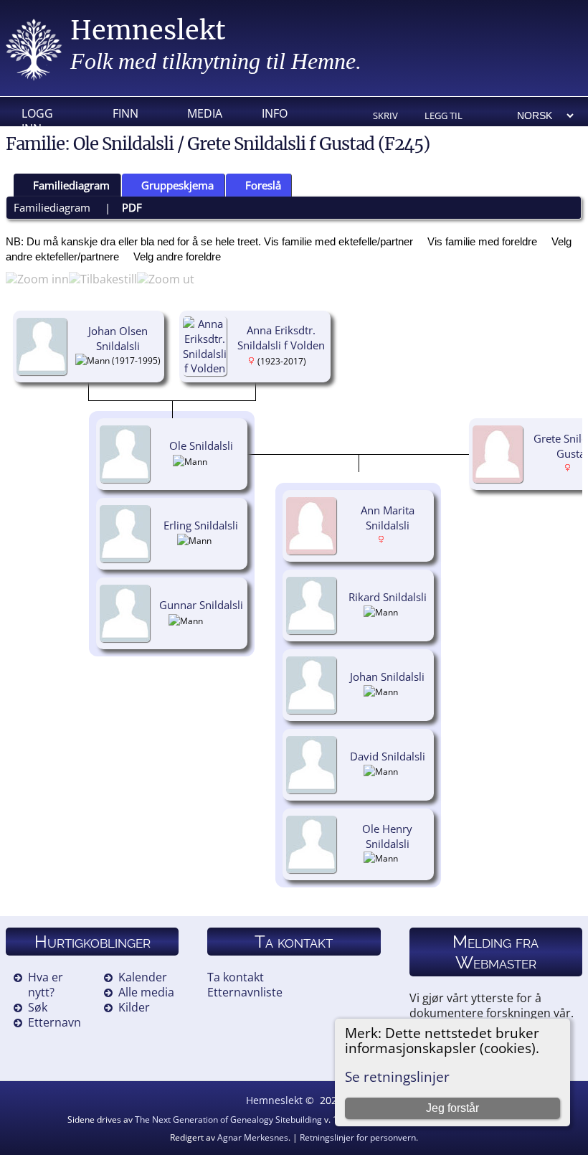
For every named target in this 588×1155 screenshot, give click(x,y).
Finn (125, 113)
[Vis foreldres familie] (117, 364)
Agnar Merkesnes (252, 1137)
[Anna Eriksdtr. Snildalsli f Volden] (207, 368)
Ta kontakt (235, 977)
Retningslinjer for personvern (358, 1137)
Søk (37, 1007)
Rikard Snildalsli (387, 597)
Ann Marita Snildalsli (387, 517)
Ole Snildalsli (201, 445)
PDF (132, 207)
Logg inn (37, 116)
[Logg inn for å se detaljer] (219, 539)
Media (204, 113)
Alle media (146, 992)
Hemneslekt (148, 30)
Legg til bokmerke (449, 116)
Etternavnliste (245, 992)
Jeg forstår (452, 1108)
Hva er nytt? (45, 984)
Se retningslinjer (397, 1076)
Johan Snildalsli (387, 676)
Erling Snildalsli (200, 525)
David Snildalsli (387, 756)
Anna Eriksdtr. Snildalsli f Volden (281, 337)
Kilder (134, 1007)
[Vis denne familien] (226, 620)
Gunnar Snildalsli (201, 605)
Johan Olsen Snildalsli (118, 338)
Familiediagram (71, 185)
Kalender (142, 977)
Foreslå (263, 185)
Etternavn (54, 1022)
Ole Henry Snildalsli (387, 836)
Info (275, 113)
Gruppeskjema (177, 185)
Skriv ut (385, 116)
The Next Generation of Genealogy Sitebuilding (228, 1119)
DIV (122, 135)
